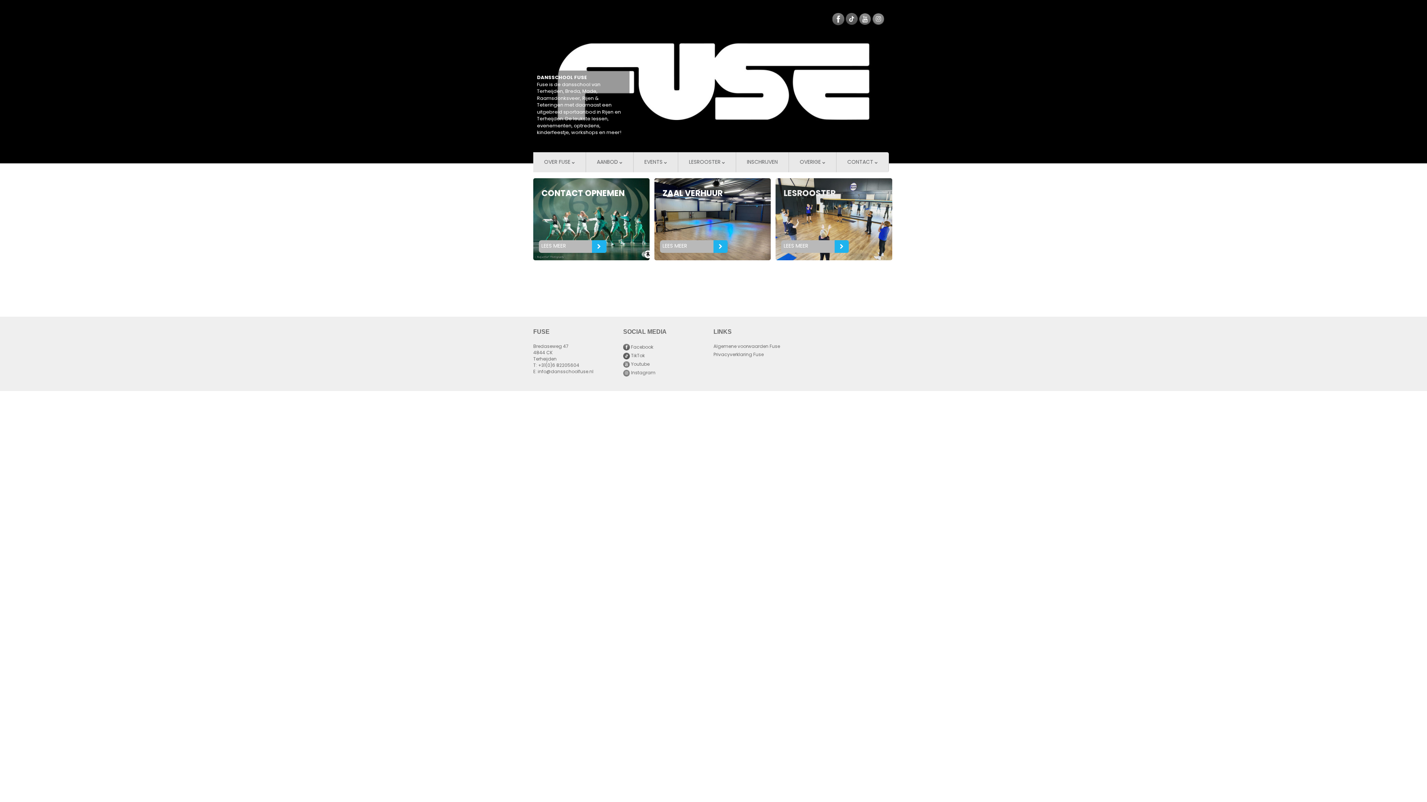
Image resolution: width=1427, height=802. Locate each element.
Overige (811, 162)
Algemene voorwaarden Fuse (747, 347)
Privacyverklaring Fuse (739, 355)
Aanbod (608, 162)
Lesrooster (705, 162)
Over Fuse (558, 162)
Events (654, 162)
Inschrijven (762, 162)
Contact (861, 162)
